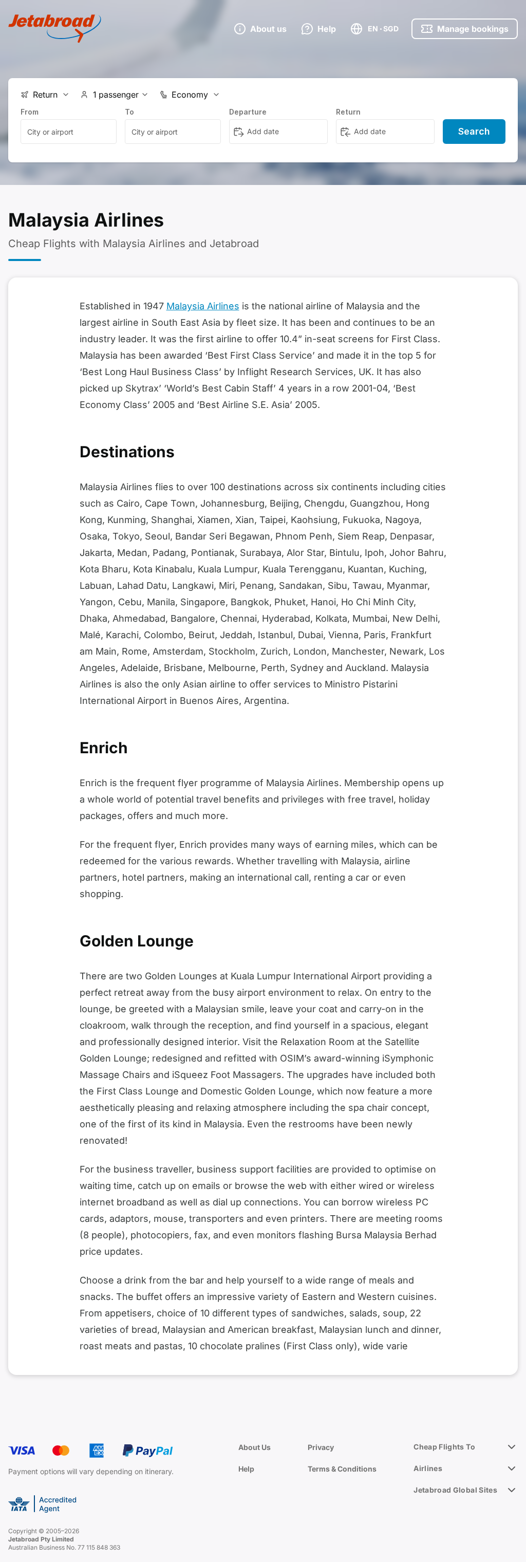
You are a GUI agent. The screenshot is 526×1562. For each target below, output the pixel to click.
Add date (263, 131)
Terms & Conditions (342, 1468)
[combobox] (69, 131)
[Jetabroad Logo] (54, 28)
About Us (254, 1447)
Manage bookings (473, 29)
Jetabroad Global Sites (455, 1489)
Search (474, 131)
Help (246, 1468)
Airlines (428, 1468)
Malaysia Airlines (202, 306)
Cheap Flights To (444, 1446)
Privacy (321, 1447)
